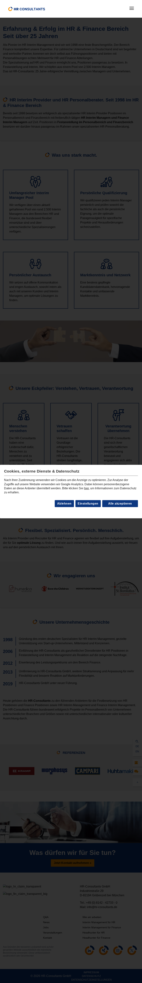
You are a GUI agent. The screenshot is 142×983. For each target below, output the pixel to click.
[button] (132, 8)
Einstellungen (88, 503)
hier (86, 488)
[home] (26, 9)
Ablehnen (64, 503)
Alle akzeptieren (120, 503)
